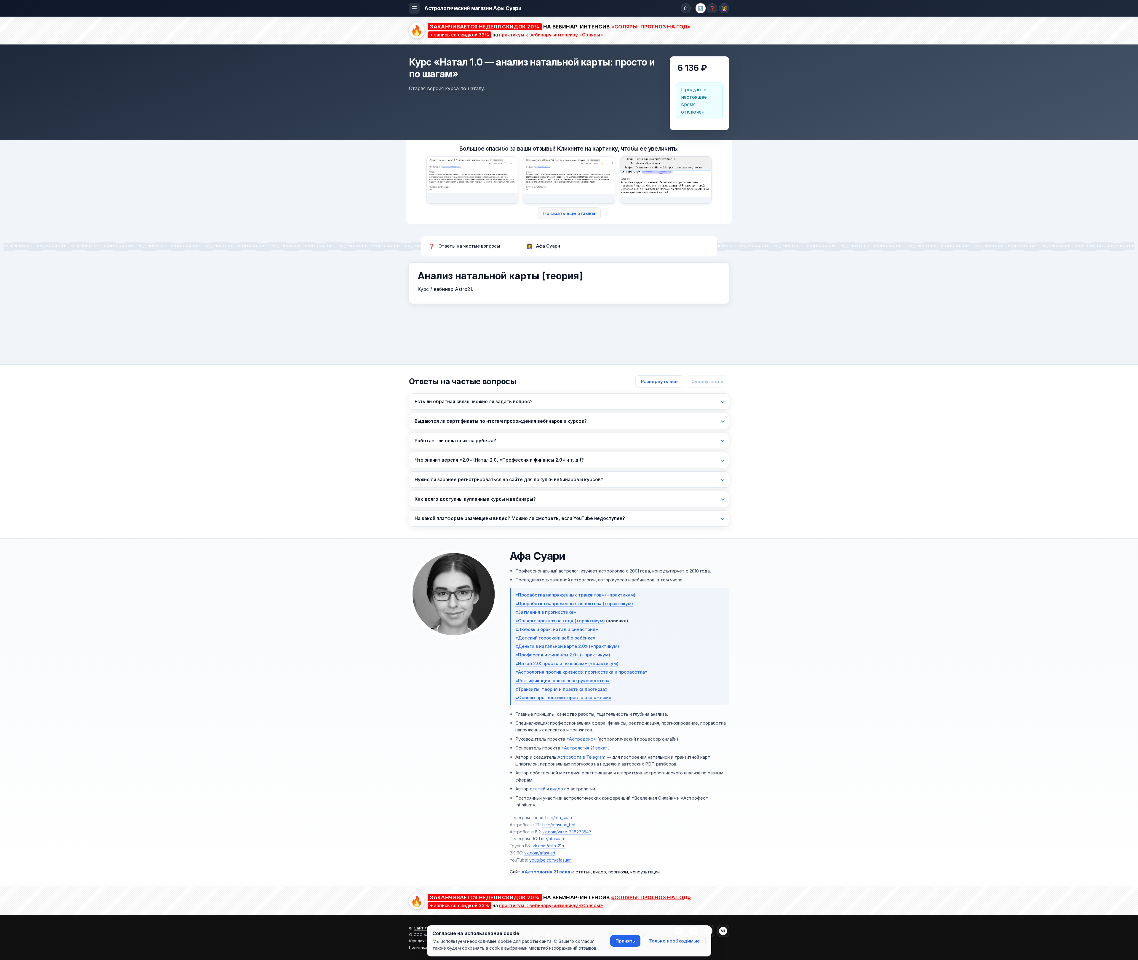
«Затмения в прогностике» (545, 612)
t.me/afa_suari (558, 817)
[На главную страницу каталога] (686, 8)
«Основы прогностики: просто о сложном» (563, 697)
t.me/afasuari (551, 838)
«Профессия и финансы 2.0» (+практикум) (562, 655)
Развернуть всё (659, 381)
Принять (625, 941)
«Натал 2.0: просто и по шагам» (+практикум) (566, 663)
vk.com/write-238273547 (567, 831)
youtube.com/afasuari (550, 859)
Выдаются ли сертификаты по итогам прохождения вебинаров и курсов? (501, 421)
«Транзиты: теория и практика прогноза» (561, 689)
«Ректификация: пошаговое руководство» (562, 680)
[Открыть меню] (414, 8)
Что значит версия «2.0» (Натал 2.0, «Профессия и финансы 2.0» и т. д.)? (499, 460)
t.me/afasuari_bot (559, 824)
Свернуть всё (707, 381)
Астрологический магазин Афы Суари (473, 8)
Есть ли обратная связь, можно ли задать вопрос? (474, 401)
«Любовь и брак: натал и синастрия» (556, 629)
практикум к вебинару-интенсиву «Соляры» (551, 35)
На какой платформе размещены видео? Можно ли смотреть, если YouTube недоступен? (520, 518)
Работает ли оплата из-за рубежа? (455, 441)
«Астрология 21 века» (584, 748)
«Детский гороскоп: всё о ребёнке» (555, 638)
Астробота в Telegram (581, 757)
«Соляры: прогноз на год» (651, 27)
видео (556, 789)
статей (537, 789)
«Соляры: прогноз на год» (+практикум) (560, 620)
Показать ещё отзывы (569, 213)
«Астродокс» (581, 739)
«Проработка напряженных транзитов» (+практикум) (575, 595)
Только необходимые (674, 941)
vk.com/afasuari (539, 852)
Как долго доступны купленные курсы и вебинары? (475, 499)
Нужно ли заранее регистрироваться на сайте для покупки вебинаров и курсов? (509, 479)
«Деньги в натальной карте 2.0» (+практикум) (567, 646)
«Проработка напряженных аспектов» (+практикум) (574, 603)
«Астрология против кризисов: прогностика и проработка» (581, 672)
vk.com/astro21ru (549, 845)
